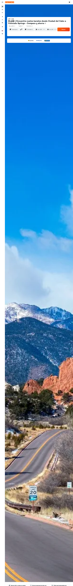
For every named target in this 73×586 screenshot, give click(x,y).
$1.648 (11, 21)
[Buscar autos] (2, 12)
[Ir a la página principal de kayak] (9, 2)
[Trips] (2, 26)
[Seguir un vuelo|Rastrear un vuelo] (2, 19)
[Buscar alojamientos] (2, 9)
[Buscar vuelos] (2, 6)
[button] (2, 2)
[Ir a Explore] (2, 16)
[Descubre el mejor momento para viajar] (2, 22)
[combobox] (30, 26)
